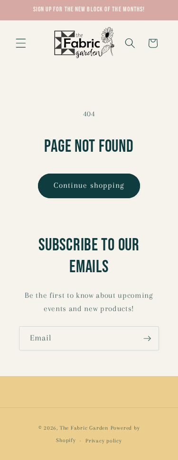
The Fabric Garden (84, 427)
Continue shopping (89, 185)
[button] (20, 43)
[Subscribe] (147, 338)
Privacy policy (103, 440)
